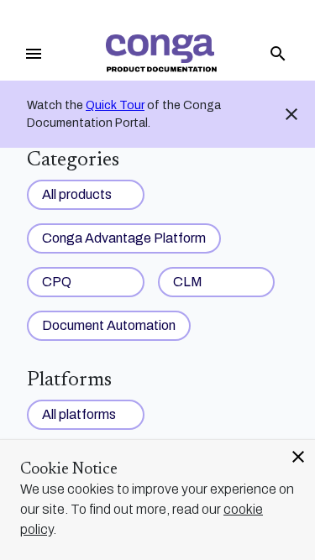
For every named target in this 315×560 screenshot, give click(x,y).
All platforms (79, 414)
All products (77, 194)
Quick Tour (115, 105)
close (298, 457)
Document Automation (109, 325)
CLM (187, 282)
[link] (161, 53)
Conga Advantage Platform (124, 238)
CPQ (56, 282)
